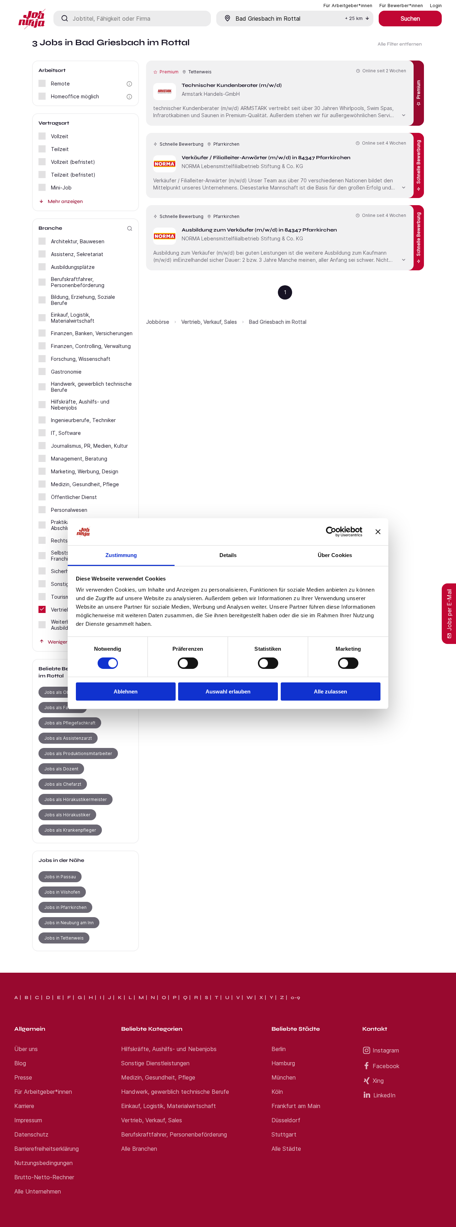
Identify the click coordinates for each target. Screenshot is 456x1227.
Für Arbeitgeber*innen (43, 1091)
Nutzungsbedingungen (43, 1162)
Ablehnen (126, 691)
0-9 (295, 997)
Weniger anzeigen (69, 642)
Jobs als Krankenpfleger (70, 830)
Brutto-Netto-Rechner (44, 1177)
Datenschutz (31, 1134)
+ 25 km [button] (354, 18)
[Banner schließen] (377, 531)
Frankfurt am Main (295, 1105)
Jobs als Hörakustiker (67, 814)
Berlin (278, 1048)
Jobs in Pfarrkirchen (65, 907)
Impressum (28, 1120)
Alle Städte (286, 1148)
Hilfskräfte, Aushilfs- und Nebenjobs (169, 1048)
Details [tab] (228, 555)
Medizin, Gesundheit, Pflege (158, 1077)
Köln (277, 1091)
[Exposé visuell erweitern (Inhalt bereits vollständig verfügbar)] (403, 114)
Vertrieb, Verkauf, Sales (209, 322)
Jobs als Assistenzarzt (68, 738)
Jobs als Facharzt (62, 707)
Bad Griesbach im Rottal (277, 322)
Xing (378, 1080)
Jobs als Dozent (61, 768)
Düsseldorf (285, 1120)
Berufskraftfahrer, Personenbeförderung (174, 1134)
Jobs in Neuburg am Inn (69, 922)
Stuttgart (283, 1134)
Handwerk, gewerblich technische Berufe (175, 1091)
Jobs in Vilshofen (62, 892)
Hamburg (283, 1063)
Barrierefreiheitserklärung (46, 1148)
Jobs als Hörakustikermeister (75, 799)
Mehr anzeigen (65, 201)
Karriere (24, 1105)
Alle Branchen (139, 1148)
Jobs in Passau (60, 876)
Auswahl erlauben (228, 691)
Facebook (386, 1066)
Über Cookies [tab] (335, 555)
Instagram (386, 1050)
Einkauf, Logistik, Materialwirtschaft (168, 1105)
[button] (129, 84)
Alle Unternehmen (37, 1191)
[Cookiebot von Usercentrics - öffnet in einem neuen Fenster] (331, 531)
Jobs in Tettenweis (64, 938)
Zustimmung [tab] (121, 555)
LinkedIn (384, 1095)
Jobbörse (157, 322)
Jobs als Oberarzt (63, 692)
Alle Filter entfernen (400, 44)
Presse (23, 1077)
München (283, 1077)
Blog (20, 1063)
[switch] (188, 663)
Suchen (410, 18)
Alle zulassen (330, 691)
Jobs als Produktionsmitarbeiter (78, 753)
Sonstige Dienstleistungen (155, 1063)
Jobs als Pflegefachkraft (69, 723)
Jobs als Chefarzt (62, 784)
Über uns (26, 1048)
